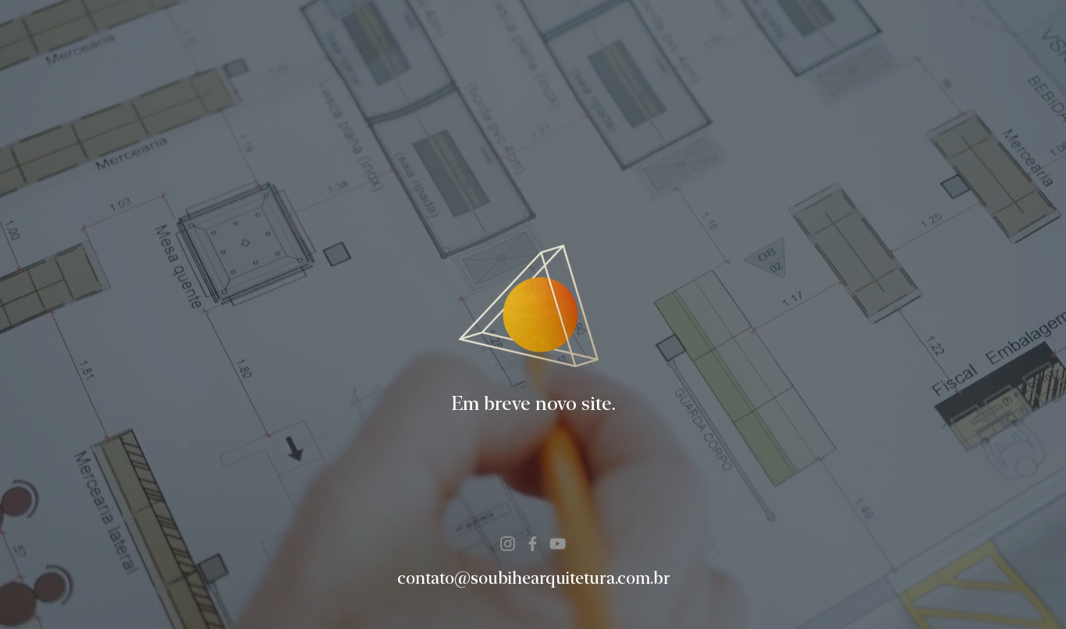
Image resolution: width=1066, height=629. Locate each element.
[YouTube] (557, 543)
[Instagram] (507, 543)
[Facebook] (532, 543)
